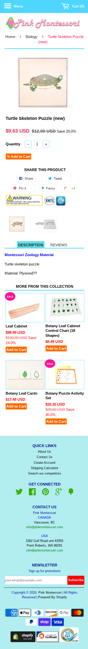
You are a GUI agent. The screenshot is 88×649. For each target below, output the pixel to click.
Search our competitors (44, 473)
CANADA (44, 517)
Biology (31, 37)
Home (10, 37)
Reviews (58, 245)
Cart (77, 6)
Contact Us (45, 457)
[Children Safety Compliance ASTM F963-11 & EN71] (55, 204)
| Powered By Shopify (51, 597)
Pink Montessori (49, 592)
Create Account (44, 462)
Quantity (13, 144)
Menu (18, 6)
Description (30, 245)
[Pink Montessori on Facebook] (32, 493)
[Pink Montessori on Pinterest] (45, 493)
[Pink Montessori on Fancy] (71, 493)
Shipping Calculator (44, 468)
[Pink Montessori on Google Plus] (58, 493)
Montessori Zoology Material (29, 255)
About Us (44, 451)
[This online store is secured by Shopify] (23, 641)
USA (44, 536)
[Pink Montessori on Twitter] (19, 493)
